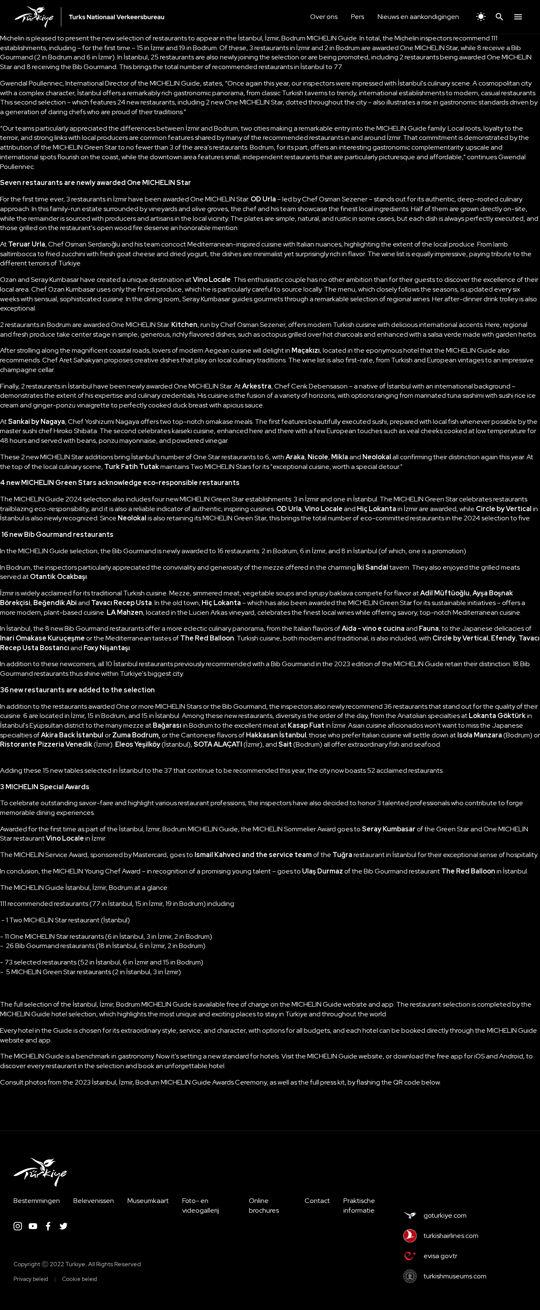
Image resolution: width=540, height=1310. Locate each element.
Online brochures (264, 1205)
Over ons (324, 16)
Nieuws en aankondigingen (418, 16)
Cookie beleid (79, 1279)
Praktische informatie (359, 1205)
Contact (317, 1200)
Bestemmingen (37, 1200)
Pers (357, 16)
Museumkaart (148, 1200)
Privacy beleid (31, 1279)
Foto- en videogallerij (200, 1205)
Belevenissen (93, 1200)
